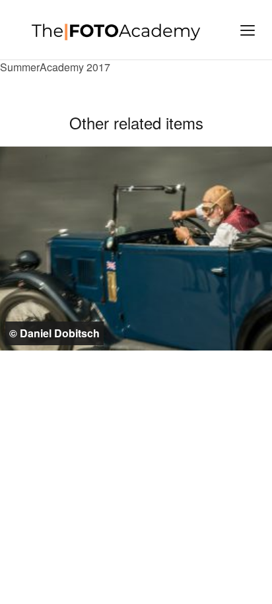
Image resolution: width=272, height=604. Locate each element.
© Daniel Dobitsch (54, 333)
